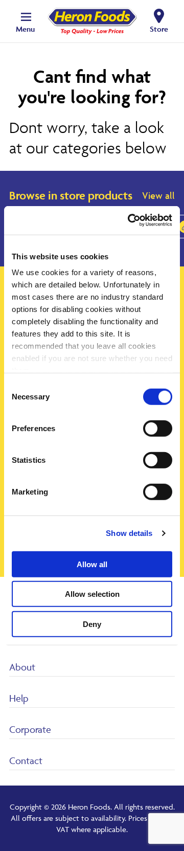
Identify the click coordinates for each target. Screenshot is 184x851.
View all (158, 195)
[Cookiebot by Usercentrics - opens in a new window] (129, 220)
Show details (129, 533)
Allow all (92, 563)
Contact (25, 760)
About (22, 667)
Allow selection (92, 594)
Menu (25, 29)
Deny (92, 623)
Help (19, 698)
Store (159, 29)
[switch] (157, 428)
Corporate (30, 729)
